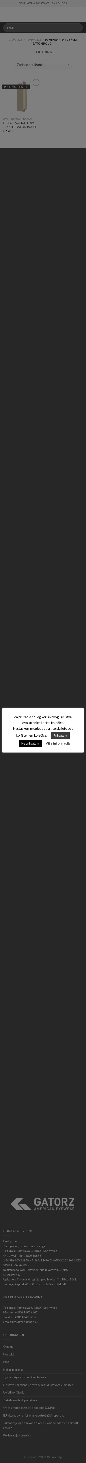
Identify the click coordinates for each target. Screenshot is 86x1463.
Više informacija (58, 743)
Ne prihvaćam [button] (30, 743)
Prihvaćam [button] (60, 735)
